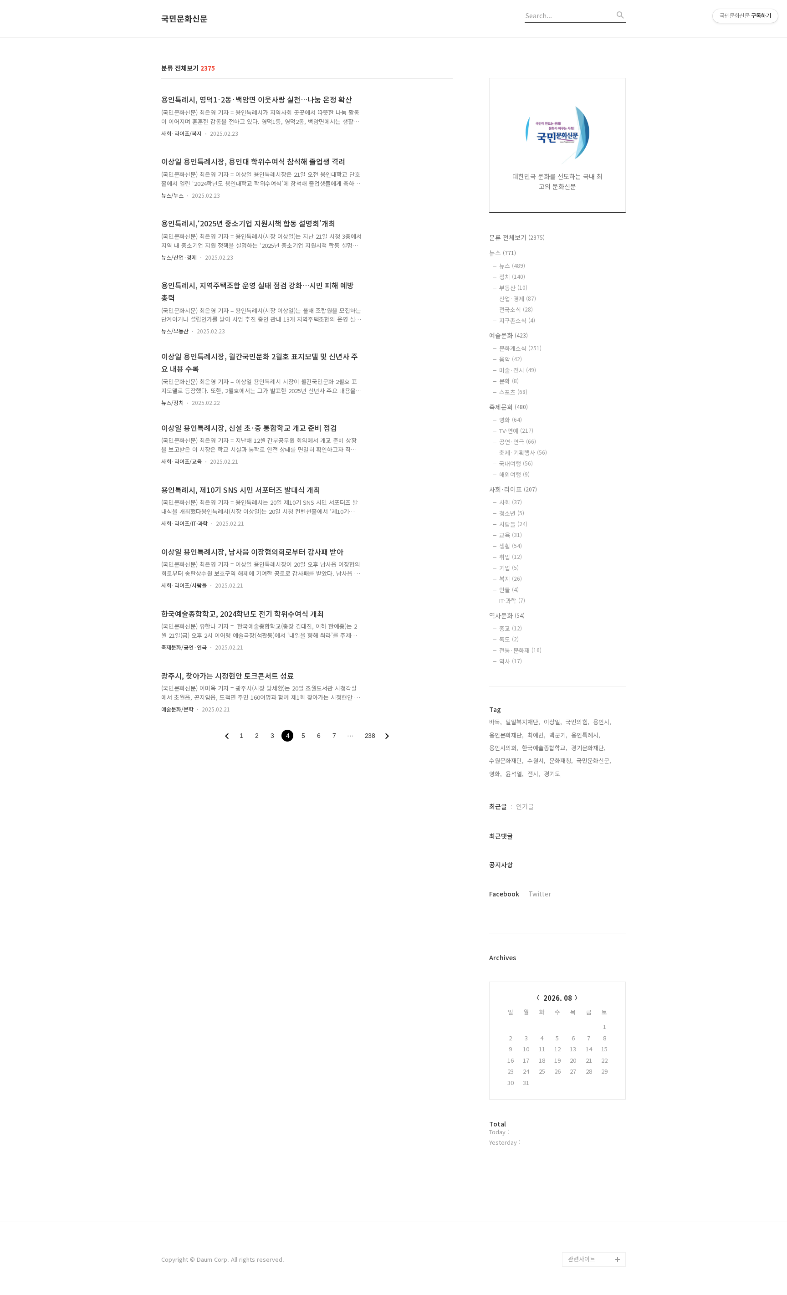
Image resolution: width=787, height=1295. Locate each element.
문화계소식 (520, 348)
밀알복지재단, (523, 721)
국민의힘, (577, 721)
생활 (510, 546)
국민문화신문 (184, 19)
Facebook (504, 893)
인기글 (525, 806)
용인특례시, (585, 735)
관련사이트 (581, 1258)
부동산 (513, 287)
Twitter (539, 893)
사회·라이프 (513, 489)
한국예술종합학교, (544, 747)
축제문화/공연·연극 (184, 647)
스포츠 (513, 392)
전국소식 (516, 309)
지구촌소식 (517, 320)
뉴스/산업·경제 (179, 257)
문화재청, (561, 760)
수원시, (536, 760)
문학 (509, 381)
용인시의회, (503, 747)
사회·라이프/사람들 (184, 585)
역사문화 (507, 615)
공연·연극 (517, 441)
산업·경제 (517, 298)
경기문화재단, (588, 747)
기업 (509, 567)
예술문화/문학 (177, 709)
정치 (512, 276)
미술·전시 (517, 370)
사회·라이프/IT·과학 (184, 523)
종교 (510, 628)
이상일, (553, 721)
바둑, (495, 721)
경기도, (553, 773)
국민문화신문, (594, 760)
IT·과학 (512, 600)
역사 (510, 661)
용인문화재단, (506, 735)
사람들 (513, 524)
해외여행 (514, 474)
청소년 (511, 513)
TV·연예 (516, 430)
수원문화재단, (506, 760)
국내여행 (516, 463)
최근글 (498, 806)
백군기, (558, 735)
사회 (510, 502)
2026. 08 (557, 998)
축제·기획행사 (523, 452)
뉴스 (502, 252)
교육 (510, 535)
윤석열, (515, 773)
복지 (510, 578)
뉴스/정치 (172, 402)
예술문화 (508, 335)
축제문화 (508, 406)
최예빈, (536, 735)
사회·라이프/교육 (181, 461)
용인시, (602, 721)
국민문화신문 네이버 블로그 (593, 1222)
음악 (510, 359)
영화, (495, 773)
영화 (510, 419)
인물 (509, 589)
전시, (533, 773)
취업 (510, 557)
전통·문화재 (520, 650)
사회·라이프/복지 (181, 133)
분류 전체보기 (517, 237)
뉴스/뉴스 (172, 195)
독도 (509, 639)
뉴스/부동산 (175, 331)
